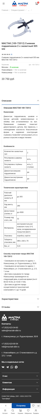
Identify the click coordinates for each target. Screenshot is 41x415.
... (28, 10)
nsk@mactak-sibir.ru (10, 347)
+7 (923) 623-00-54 (10, 344)
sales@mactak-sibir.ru (11, 330)
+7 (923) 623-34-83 (10, 327)
